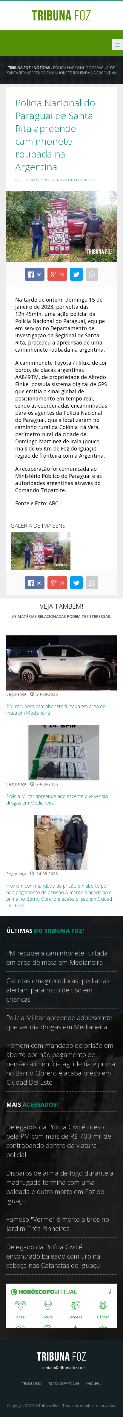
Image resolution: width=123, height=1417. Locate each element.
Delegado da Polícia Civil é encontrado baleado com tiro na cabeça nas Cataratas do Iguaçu (53, 1256)
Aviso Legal (93, 1383)
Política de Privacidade (63, 1383)
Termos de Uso (31, 1383)
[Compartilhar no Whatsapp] (92, 274)
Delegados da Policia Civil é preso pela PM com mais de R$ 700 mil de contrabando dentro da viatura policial (58, 1140)
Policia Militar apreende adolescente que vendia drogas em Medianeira (59, 1022)
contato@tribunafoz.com (63, 1367)
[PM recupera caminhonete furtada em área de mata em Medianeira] (61, 662)
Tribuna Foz (19, 67)
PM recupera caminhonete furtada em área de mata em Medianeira (57, 957)
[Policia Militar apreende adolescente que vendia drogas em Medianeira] (61, 752)
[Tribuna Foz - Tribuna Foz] (61, 15)
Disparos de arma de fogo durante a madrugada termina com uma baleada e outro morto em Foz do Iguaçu (59, 1186)
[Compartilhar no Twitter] (76, 274)
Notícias (42, 67)
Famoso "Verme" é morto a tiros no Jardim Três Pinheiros (57, 1224)
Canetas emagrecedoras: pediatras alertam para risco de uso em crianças (58, 990)
